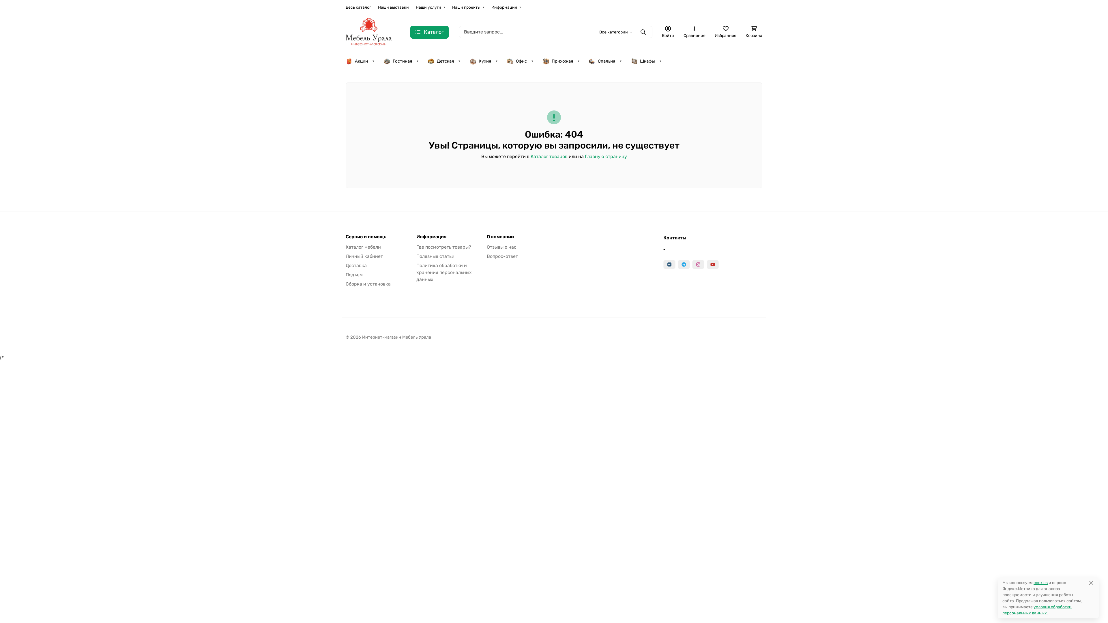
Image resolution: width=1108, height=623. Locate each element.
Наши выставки (393, 7)
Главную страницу (606, 156)
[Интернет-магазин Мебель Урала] (369, 31)
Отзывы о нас (501, 247)
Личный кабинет (364, 256)
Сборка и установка (368, 284)
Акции (361, 61)
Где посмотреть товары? (443, 247)
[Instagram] (698, 264)
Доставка (356, 265)
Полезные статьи (435, 256)
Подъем (354, 274)
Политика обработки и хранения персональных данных (444, 272)
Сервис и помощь (366, 236)
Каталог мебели (363, 247)
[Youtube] (713, 264)
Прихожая (562, 61)
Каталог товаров (549, 156)
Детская (445, 61)
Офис (521, 61)
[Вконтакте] (669, 264)
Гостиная (402, 61)
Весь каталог (358, 7)
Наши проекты (466, 7)
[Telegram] (684, 264)
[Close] (1091, 583)
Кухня (485, 61)
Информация (504, 7)
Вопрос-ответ (502, 256)
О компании (500, 236)
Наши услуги (428, 7)
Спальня (606, 61)
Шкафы (647, 61)
